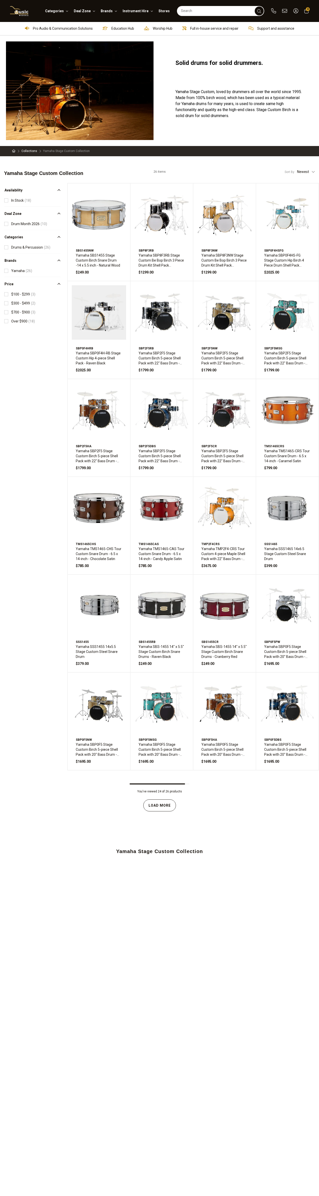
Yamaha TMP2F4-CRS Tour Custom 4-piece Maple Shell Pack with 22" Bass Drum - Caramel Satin (223, 554)
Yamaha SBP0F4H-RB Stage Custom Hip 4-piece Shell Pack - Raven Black (98, 358)
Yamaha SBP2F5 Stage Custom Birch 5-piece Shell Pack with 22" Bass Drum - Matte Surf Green (285, 358)
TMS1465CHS (86, 544)
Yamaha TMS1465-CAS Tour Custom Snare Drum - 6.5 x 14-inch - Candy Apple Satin (161, 554)
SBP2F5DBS (147, 446)
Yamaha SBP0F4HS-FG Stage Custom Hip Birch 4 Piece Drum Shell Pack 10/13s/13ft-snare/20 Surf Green (285, 260)
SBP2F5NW (209, 348)
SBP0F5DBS (272, 740)
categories (54, 11)
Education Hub (122, 28)
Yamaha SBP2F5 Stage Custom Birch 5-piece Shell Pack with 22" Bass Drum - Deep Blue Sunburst (160, 456)
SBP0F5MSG (148, 740)
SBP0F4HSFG (274, 250)
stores (164, 11)
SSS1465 (270, 544)
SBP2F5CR (209, 446)
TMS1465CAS (149, 544)
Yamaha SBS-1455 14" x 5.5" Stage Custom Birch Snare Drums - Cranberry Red (224, 652)
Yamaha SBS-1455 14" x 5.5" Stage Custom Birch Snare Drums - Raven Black (161, 652)
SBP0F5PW (272, 642)
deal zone (82, 11)
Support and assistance (275, 28)
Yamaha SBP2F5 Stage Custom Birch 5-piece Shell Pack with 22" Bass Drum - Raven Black (160, 358)
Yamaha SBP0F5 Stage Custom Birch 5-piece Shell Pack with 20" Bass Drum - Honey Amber (222, 750)
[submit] (259, 10)
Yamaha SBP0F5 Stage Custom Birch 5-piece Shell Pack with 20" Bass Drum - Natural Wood (97, 750)
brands (107, 11)
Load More (160, 805)
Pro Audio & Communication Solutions (62, 28)
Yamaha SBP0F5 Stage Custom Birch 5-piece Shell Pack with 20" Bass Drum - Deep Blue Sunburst (285, 750)
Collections (29, 151)
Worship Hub (162, 28)
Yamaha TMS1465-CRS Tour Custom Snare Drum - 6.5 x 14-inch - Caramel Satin (287, 456)
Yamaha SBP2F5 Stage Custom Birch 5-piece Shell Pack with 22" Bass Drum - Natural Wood (222, 358)
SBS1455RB (147, 642)
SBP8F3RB (146, 250)
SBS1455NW (85, 250)
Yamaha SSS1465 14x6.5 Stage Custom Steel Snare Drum (285, 554)
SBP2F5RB (146, 348)
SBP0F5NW (84, 740)
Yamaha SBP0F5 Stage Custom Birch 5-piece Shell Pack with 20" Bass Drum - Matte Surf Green (160, 750)
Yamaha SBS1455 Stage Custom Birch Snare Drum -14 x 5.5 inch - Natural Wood (98, 260)
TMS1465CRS (274, 446)
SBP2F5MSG (273, 348)
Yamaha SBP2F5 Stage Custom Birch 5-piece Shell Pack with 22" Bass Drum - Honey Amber (97, 456)
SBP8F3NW (209, 250)
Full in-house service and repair (214, 28)
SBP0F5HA (209, 740)
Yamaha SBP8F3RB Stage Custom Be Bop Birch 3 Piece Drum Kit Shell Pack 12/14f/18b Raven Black (161, 260)
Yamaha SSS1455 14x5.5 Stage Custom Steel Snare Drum (97, 652)
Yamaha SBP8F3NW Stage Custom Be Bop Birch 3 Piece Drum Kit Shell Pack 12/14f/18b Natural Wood (224, 260)
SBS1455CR (210, 642)
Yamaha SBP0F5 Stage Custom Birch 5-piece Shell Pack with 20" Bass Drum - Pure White (285, 652)
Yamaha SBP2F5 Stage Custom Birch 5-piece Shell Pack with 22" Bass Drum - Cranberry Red (222, 456)
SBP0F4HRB (84, 348)
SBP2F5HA (83, 446)
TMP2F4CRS (210, 544)
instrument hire (136, 11)
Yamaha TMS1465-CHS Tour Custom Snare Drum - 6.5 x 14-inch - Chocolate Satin (98, 554)
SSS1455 (82, 642)
